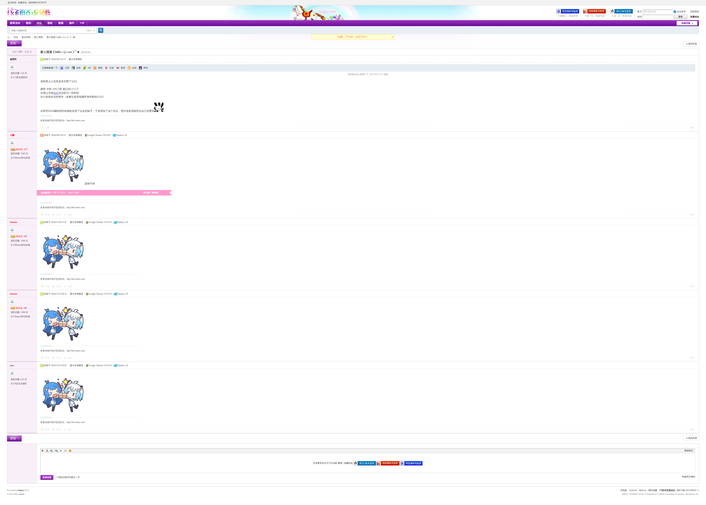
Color (47, 450)
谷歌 (78, 68)
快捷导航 (686, 23)
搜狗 (100, 68)
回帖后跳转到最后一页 (69, 477)
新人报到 (38, 37)
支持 (58, 214)
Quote (61, 450)
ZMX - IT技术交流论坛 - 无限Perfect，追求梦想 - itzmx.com (8, 37)
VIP (82, 23)
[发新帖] (14, 43)
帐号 (639, 11)
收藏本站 (22, 2)
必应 (134, 68)
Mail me (642, 490)
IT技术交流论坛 (667, 490)
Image (52, 450)
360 (89, 68)
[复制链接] (86, 52)
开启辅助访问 (698, 2)
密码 (639, 16)
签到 (28, 23)
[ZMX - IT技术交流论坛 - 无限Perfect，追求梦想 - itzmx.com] (29, 16)
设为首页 (12, 2)
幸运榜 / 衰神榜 (150, 192)
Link (56, 450)
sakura (21, 494)
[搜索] (100, 30)
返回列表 (692, 43)
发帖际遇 (45, 192)
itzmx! (21, 490)
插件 (71, 23)
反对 (70, 214)
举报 (692, 127)
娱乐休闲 (26, 37)
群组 (50, 23)
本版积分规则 (688, 476)
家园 (60, 23)
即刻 (146, 68)
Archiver (633, 490)
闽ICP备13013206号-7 (687, 490)
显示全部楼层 (75, 59)
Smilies (70, 450)
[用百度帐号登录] (567, 12)
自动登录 (681, 11)
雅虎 (123, 68)
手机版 (623, 490)
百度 (67, 68)
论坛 (39, 23)
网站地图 (652, 490)
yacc (12, 365)
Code (65, 450)
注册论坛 (694, 16)
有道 (111, 68)
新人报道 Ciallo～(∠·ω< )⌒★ (61, 37)
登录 (340, 463)
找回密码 (694, 11)
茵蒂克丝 (15, 23)
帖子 (89, 30)
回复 (47, 127)
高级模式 (688, 450)
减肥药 (13, 59)
